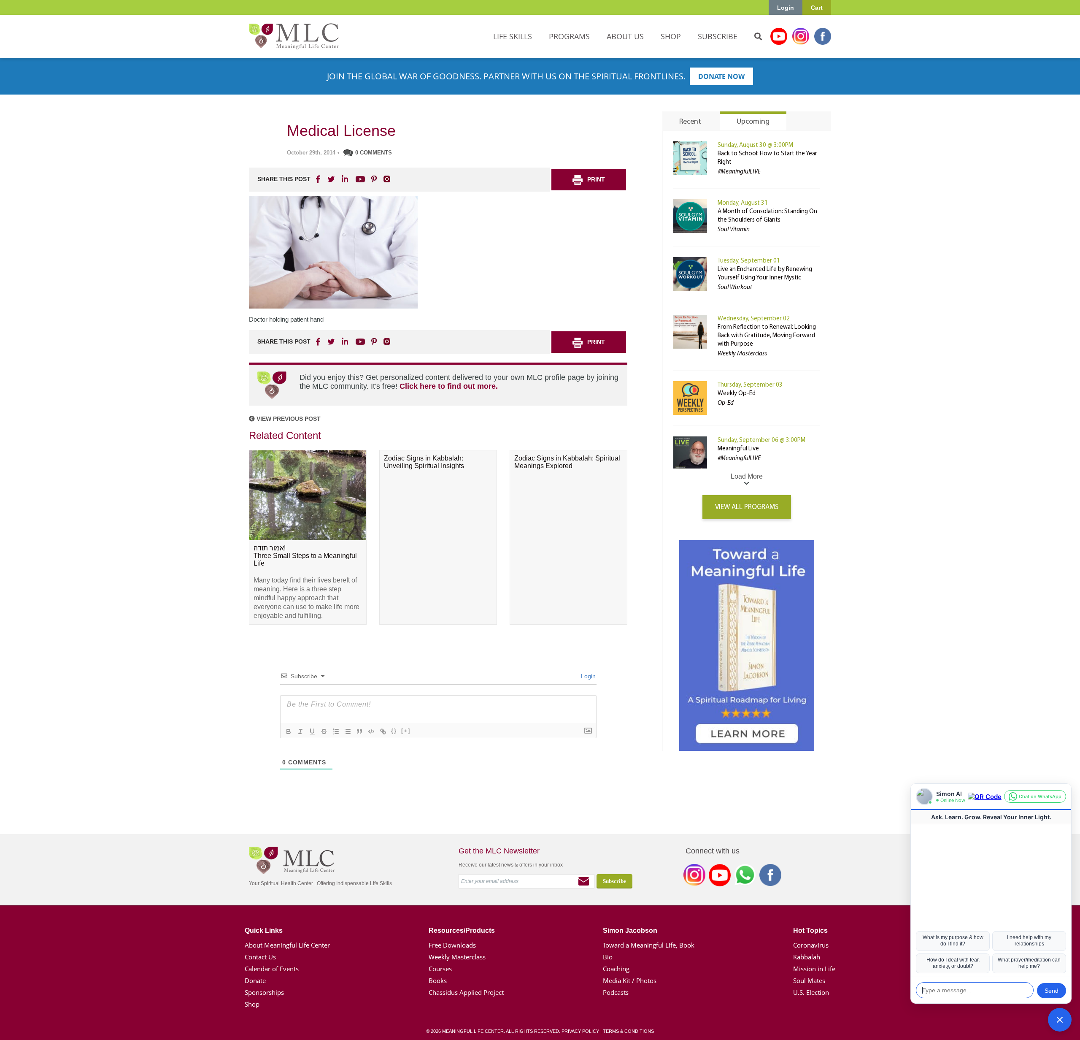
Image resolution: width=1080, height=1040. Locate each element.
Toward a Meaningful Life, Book (648, 945)
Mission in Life (814, 968)
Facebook (822, 36)
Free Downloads (452, 945)
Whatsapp (745, 876)
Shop (252, 1004)
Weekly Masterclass (457, 957)
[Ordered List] (336, 731)
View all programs (746, 507)
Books (438, 980)
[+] (405, 731)
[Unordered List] (348, 731)
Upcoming (753, 122)
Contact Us (260, 957)
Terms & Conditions (628, 1031)
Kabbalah (806, 957)
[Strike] (324, 731)
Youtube (778, 36)
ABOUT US (625, 36)
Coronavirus (811, 945)
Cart (817, 7)
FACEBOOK (319, 179)
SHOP (671, 36)
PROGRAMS (569, 36)
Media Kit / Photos (629, 980)
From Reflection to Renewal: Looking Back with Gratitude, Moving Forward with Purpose (767, 335)
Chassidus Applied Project (466, 992)
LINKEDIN (344, 179)
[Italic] (300, 731)
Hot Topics (810, 930)
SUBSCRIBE (717, 36)
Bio (608, 957)
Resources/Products (462, 930)
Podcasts (616, 992)
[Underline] (312, 731)
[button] (1060, 1020)
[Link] (383, 731)
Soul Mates (809, 980)
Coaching (616, 968)
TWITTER (331, 179)
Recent (690, 122)
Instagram (800, 36)
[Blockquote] (359, 731)
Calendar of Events (272, 968)
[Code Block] (371, 731)
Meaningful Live (738, 449)
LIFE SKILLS (512, 36)
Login (785, 7)
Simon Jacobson (630, 930)
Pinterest (374, 179)
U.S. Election (811, 992)
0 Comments (373, 152)
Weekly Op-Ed (737, 393)
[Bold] (288, 731)
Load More (747, 476)
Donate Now (721, 76)
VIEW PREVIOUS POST (288, 418)
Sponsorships (264, 992)
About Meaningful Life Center (287, 945)
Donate (255, 980)
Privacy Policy (580, 1031)
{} (394, 731)
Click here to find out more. (449, 386)
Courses (440, 968)
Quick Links (264, 930)
